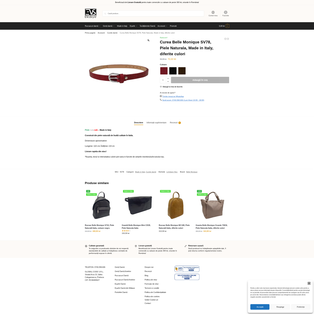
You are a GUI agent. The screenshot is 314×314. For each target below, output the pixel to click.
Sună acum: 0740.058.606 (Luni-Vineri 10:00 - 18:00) (183, 100)
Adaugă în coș (200, 80)
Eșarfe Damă (120, 284)
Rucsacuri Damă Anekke (125, 280)
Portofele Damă (121, 292)
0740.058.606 (99, 267)
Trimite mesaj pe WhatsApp (173, 96)
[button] (309, 283)
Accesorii (101, 33)
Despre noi (149, 267)
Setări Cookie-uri (151, 300)
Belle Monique (191, 172)
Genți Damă (119, 267)
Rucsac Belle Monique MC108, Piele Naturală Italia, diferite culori (174, 226)
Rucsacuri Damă (121, 275)
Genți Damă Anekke (123, 271)
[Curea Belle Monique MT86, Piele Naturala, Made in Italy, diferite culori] (228, 39)
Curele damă (112, 33)
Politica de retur (151, 280)
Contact (148, 303)
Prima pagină (90, 33)
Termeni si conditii (152, 288)
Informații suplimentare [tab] (156, 123)
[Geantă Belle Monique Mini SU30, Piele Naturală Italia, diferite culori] (225, 39)
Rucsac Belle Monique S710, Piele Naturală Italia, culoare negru (99, 226)
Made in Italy (140, 172)
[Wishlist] (114, 192)
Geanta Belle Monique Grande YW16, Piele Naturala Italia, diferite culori (212, 226)
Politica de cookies (152, 296)
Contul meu (213, 16)
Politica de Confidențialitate (155, 292)
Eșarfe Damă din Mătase (125, 288)
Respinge (280, 307)
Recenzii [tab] (175, 123)
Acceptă (260, 307)
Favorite (225, 16)
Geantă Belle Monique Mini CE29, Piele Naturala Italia (136, 226)
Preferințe (301, 307)
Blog (146, 275)
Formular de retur (152, 284)
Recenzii (148, 271)
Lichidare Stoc (172, 172)
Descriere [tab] (138, 123)
